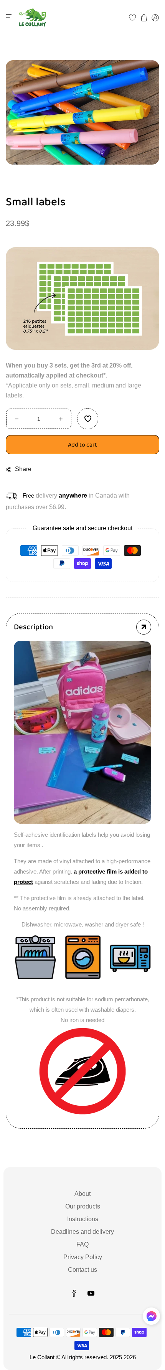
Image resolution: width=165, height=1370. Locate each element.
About (82, 1193)
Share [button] (23, 469)
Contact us (82, 1269)
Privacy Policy (82, 1257)
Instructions (82, 1219)
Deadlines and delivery (82, 1231)
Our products (82, 1206)
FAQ (82, 1244)
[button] (9, 17)
